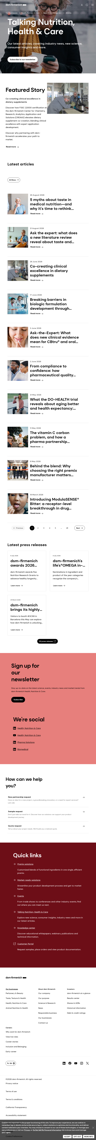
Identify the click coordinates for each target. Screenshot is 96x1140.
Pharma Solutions (26, 742)
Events (20, 896)
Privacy (27, 1130)
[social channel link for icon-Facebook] (70, 1063)
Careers (9, 1028)
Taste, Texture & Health (16, 998)
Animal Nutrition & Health (17, 1008)
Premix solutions (25, 864)
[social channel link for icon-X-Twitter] (87, 1063)
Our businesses (11, 13)
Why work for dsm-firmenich (18, 1032)
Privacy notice (12, 1083)
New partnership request (19, 797)
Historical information (76, 1008)
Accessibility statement (16, 1115)
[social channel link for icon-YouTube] (76, 1063)
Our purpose (43, 998)
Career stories (12, 1041)
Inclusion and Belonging (16, 1046)
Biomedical (22, 749)
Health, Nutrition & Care (30, 13)
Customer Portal (25, 943)
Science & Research (46, 1003)
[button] (87, 5)
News (40, 1008)
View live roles (12, 1037)
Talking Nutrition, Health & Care (32, 912)
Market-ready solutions (28, 880)
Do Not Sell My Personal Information (47, 1130)
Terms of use (11, 1091)
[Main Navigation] (92, 5)
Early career (11, 1051)
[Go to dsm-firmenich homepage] (16, 4)
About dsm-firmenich (46, 989)
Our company (44, 993)
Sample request (15, 811)
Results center (73, 998)
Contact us (43, 1023)
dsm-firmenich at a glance (78, 993)
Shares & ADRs (73, 1003)
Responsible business (47, 1013)
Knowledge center (26, 928)
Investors (70, 989)
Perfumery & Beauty (14, 993)
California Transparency (16, 1107)
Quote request (15, 826)
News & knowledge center (52, 13)
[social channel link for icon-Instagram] (82, 1063)
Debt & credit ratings (76, 1013)
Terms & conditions (14, 1099)
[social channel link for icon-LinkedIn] (64, 1063)
